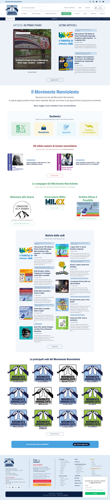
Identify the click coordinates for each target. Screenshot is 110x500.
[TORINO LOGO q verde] (92, 410)
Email (86, 485)
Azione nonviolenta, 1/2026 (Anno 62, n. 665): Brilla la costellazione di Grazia (38, 163)
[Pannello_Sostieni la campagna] (89, 122)
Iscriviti (95, 493)
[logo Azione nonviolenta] (36, 459)
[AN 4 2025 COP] (65, 154)
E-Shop (92, 459)
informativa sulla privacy (97, 489)
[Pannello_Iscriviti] (66, 122)
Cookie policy (59, 493)
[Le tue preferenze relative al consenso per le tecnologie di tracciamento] (107, 497)
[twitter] (100, 1)
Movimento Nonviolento (13, 2)
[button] (28, 72)
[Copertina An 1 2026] (16, 154)
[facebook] (90, 1)
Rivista (33, 160)
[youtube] (103, 1)
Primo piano (19, 33)
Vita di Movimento (26, 33)
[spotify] (96, 1)
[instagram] (93, 1)
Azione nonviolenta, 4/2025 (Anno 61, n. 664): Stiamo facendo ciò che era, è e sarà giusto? (88, 163)
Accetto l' (94, 489)
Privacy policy (51, 493)
